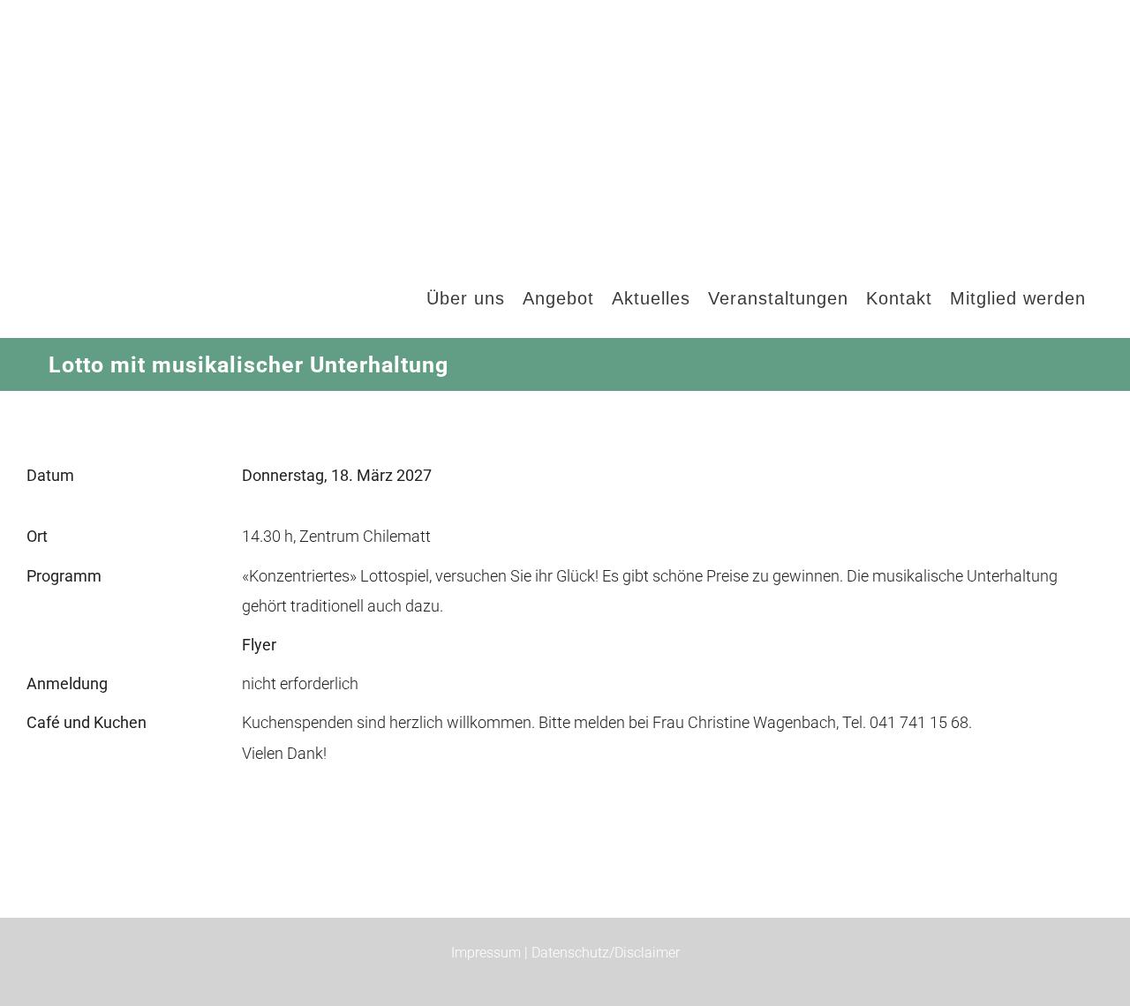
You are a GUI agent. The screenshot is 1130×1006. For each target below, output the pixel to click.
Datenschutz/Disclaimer (605, 952)
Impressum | (491, 952)
